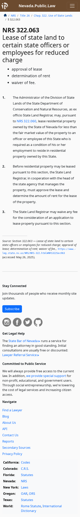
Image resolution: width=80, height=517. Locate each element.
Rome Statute (31, 506)
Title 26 (25, 15)
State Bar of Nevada (23, 341)
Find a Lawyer (12, 410)
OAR (24, 493)
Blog (5, 416)
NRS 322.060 (26, 121)
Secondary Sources (16, 447)
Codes (25, 462)
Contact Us (10, 435)
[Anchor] (59, 156)
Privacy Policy (12, 454)
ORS (32, 493)
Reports (8, 441)
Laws (24, 487)
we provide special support (46, 376)
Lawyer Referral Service (19, 355)
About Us (9, 422)
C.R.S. (25, 468)
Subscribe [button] (12, 309)
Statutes (27, 475)
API (4, 429)
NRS (13, 15)
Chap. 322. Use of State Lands (53, 15)
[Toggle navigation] (72, 6)
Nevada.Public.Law (37, 5)
